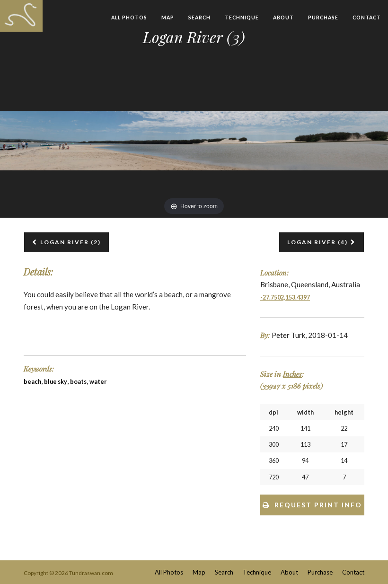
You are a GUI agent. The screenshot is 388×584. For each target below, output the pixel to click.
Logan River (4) (317, 242)
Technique (242, 17)
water (97, 381)
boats (78, 381)
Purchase (323, 17)
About (283, 17)
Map (167, 17)
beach (32, 381)
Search (199, 17)
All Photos (129, 17)
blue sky (55, 381)
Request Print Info (318, 505)
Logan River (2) (70, 242)
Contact (367, 17)
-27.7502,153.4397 (285, 297)
